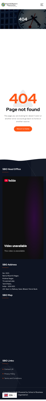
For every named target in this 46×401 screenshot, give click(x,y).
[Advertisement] (23, 53)
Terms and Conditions (13, 378)
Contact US (8, 369)
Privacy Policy (9, 374)
